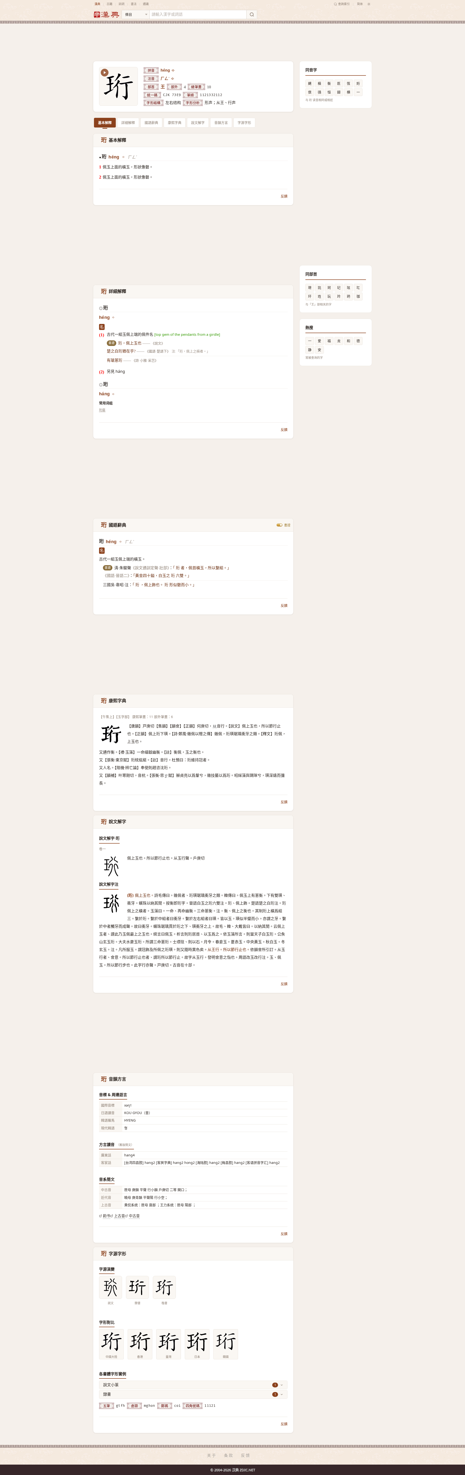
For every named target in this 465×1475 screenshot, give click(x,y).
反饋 (284, 196)
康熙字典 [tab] (174, 122)
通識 (146, 4)
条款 (229, 1455)
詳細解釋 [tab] (128, 122)
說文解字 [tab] (198, 122)
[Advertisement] (232, 38)
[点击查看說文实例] (110, 1287)
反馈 (246, 1455)
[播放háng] (113, 394)
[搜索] (251, 14)
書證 (287, 525)
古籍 (109, 4)
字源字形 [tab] (244, 122)
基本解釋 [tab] (105, 122)
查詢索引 (344, 4)
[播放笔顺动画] (104, 72)
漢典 (97, 4)
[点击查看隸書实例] (137, 1287)
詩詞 (121, 4)
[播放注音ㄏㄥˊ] (173, 78)
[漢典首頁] (106, 15)
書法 (134, 4)
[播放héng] (173, 70)
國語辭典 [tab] (151, 122)
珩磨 (102, 410)
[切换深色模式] (369, 4)
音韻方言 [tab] (221, 122)
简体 (360, 4)
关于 (212, 1455)
